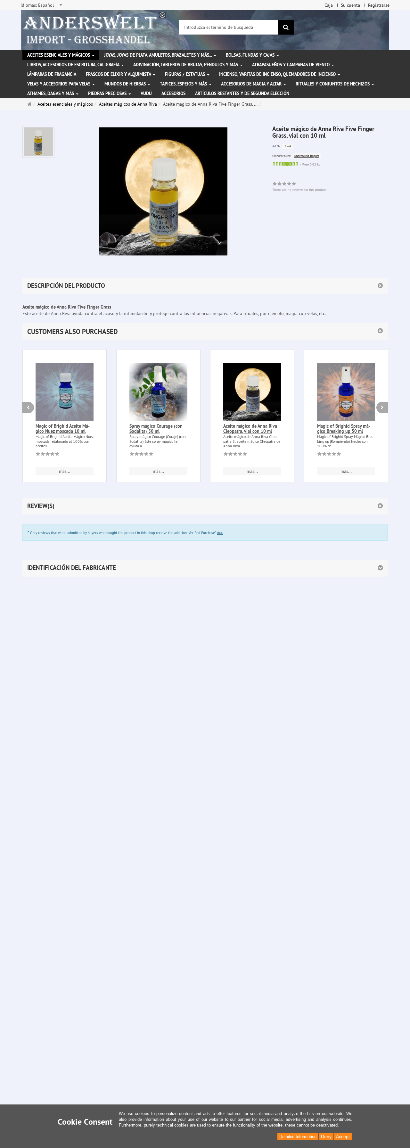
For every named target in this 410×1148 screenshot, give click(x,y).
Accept (343, 1136)
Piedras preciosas (108, 93)
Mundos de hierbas (125, 84)
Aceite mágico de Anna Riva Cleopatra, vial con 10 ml (250, 428)
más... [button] (64, 471)
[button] (205, 331)
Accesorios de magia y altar (252, 84)
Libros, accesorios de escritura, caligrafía (73, 65)
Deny (326, 1136)
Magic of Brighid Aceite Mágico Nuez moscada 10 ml (63, 428)
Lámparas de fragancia (51, 74)
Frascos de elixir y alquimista (119, 74)
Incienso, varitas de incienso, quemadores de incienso (278, 74)
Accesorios (173, 93)
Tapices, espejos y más (184, 84)
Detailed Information (297, 1136)
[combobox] (42, 5)
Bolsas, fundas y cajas (251, 55)
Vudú (146, 93)
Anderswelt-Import (306, 156)
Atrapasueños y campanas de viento (291, 65)
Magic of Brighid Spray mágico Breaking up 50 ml (343, 428)
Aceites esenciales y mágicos (59, 55)
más (220, 532)
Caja (328, 5)
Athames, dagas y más (51, 93)
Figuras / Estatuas (185, 74)
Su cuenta (350, 5)
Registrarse (379, 5)
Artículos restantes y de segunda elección (242, 93)
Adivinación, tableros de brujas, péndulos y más (186, 65)
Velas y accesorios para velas (59, 84)
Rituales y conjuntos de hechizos (333, 84)
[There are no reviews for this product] (48, 455)
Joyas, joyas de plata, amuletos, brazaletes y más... (158, 55)
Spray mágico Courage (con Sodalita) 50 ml (156, 428)
